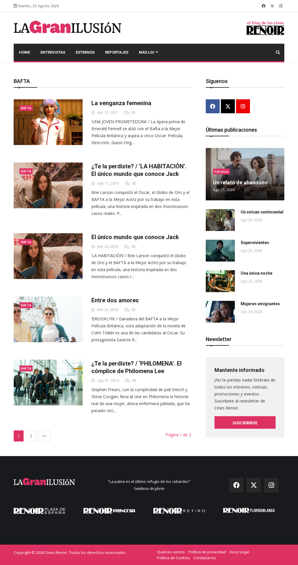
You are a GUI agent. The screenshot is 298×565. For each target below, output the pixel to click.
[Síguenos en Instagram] (280, 5)
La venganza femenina (121, 103)
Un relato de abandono (240, 182)
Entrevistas (52, 52)
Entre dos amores (115, 300)
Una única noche (256, 273)
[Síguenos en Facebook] (263, 5)
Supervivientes (255, 242)
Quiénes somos (171, 552)
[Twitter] (228, 107)
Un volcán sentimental (262, 212)
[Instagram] (243, 107)
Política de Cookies (173, 557)
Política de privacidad (207, 552)
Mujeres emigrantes (260, 303)
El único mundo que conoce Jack (135, 237)
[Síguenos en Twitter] (272, 5)
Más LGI (147, 52)
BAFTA (26, 108)
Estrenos (85, 52)
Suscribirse (245, 422)
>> (44, 436)
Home (24, 52)
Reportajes (116, 52)
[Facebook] (213, 107)
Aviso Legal (239, 552)
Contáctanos (205, 557)
